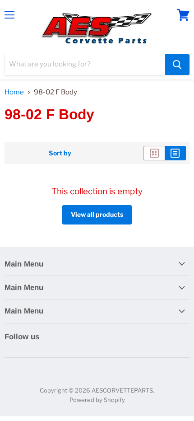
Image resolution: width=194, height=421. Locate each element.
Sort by (60, 153)
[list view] (175, 153)
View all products (97, 214)
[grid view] (154, 153)
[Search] (177, 64)
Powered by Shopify (97, 399)
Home (14, 92)
